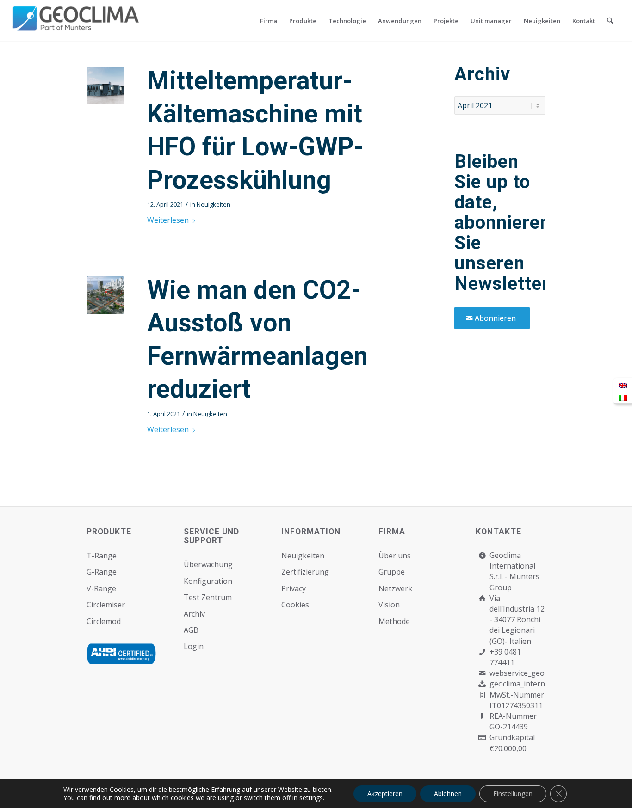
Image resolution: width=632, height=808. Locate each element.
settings (311, 798)
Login (194, 646)
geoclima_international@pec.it (541, 684)
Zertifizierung (305, 572)
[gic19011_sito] (105, 85)
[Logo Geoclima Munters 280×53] (77, 26)
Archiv (194, 614)
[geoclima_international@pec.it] (482, 684)
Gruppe (391, 572)
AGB (191, 630)
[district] (105, 295)
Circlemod (104, 621)
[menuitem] (268, 20)
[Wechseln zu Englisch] (623, 385)
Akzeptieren (385, 793)
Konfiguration (208, 581)
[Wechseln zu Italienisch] (623, 397)
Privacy (293, 588)
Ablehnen (448, 793)
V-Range (101, 588)
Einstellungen (513, 793)
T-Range (102, 556)
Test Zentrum (208, 597)
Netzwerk (395, 588)
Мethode (394, 621)
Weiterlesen (168, 220)
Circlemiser (106, 605)
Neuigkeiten (213, 204)
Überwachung (208, 564)
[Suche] (610, 20)
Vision (389, 605)
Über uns (394, 556)
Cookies (295, 605)
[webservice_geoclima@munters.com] (482, 673)
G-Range (102, 572)
